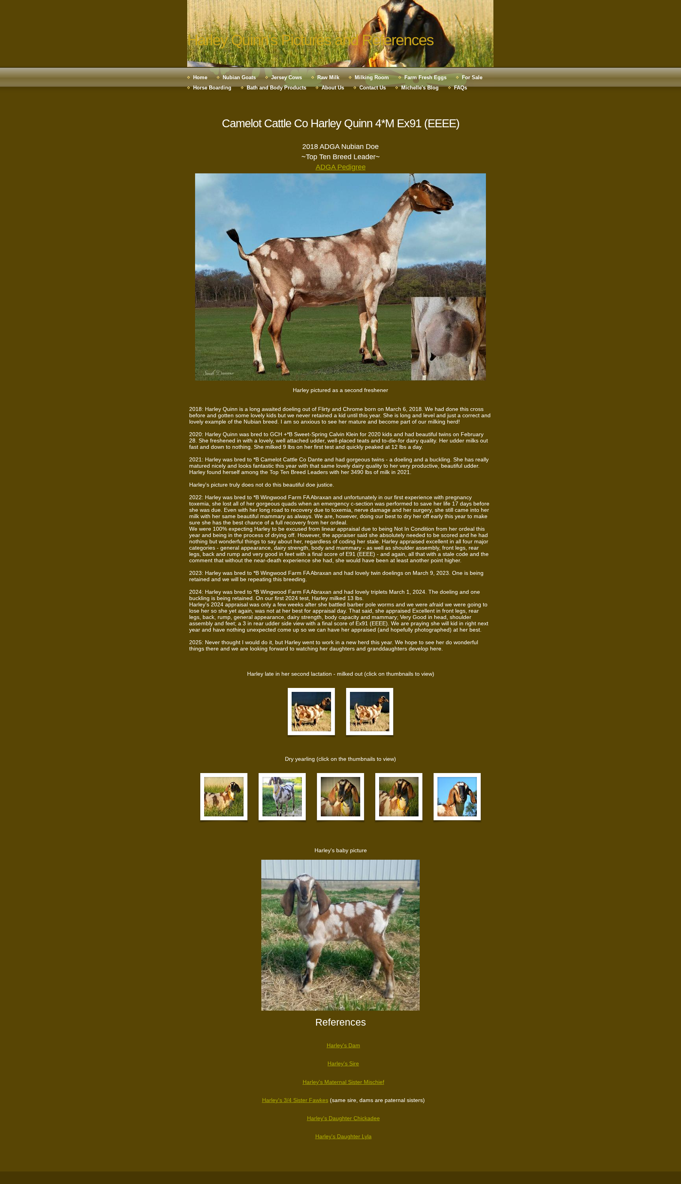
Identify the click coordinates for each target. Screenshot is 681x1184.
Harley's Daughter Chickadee (343, 1118)
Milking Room (372, 77)
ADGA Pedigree (341, 167)
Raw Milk (328, 77)
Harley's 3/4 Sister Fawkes (295, 1100)
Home (200, 77)
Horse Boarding (212, 88)
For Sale (472, 77)
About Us (333, 88)
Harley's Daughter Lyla (343, 1136)
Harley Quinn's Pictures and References (310, 40)
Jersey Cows (286, 77)
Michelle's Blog (420, 88)
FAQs (460, 88)
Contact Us (372, 88)
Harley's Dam (343, 1045)
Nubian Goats (239, 77)
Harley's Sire (343, 1063)
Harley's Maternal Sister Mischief (343, 1082)
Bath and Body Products (276, 88)
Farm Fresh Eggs (425, 77)
